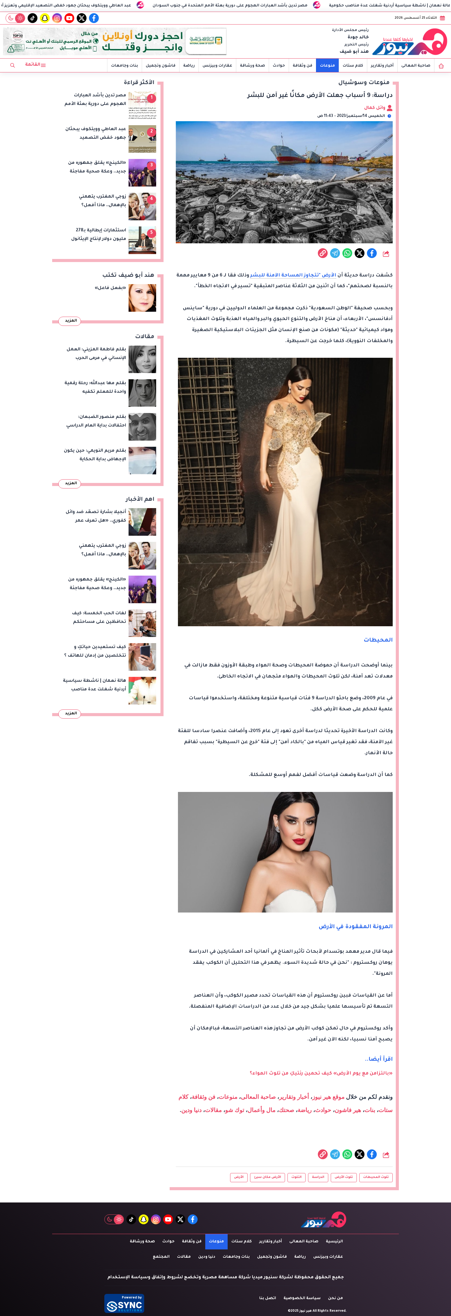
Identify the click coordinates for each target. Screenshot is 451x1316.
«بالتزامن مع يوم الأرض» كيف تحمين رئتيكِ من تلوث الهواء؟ (321, 1073)
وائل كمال (375, 108)
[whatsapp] (323, 253)
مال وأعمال (262, 1110)
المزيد (71, 321)
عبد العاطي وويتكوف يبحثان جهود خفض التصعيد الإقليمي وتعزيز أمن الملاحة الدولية (122, 6)
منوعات (327, 66)
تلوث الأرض (344, 1177)
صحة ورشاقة (252, 66)
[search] (12, 65)
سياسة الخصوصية (302, 1298)
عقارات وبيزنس (217, 66)
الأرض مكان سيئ (267, 1177)
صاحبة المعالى (415, 66)
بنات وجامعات (124, 66)
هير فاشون (348, 1110)
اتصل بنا (267, 1298)
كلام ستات (353, 66)
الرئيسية (334, 1242)
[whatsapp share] (347, 253)
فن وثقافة (302, 66)
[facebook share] (372, 253)
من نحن (335, 1298)
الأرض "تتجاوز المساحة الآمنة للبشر (293, 275)
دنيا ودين (191, 1110)
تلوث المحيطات (376, 1177)
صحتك (286, 1110)
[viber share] (335, 253)
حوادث (279, 66)
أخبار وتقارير (382, 66)
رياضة (189, 66)
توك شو (234, 1110)
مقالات (213, 1110)
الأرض (239, 1177)
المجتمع (161, 1257)
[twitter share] (359, 253)
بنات (369, 1110)
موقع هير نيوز (328, 1097)
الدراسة (318, 1177)
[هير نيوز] (410, 41)
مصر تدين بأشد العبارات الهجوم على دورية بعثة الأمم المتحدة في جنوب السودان (302, 6)
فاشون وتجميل (160, 66)
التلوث (296, 1177)
